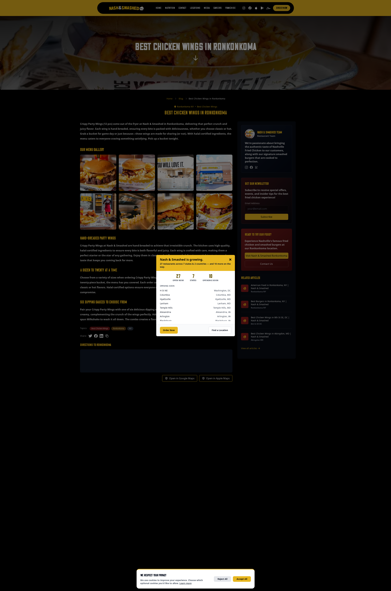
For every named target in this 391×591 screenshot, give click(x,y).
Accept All (242, 578)
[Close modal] (230, 259)
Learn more (185, 583)
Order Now (169, 330)
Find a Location (220, 330)
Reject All (222, 578)
